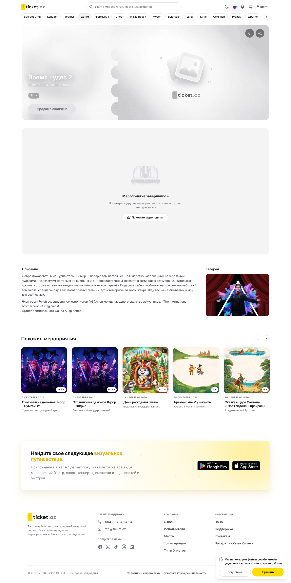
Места (169, 536)
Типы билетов (175, 550)
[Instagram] (108, 546)
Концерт (52, 16)
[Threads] (124, 546)
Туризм (236, 16)
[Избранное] (249, 33)
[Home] (33, 7)
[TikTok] (116, 546)
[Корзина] (250, 6)
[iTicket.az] (57, 517)
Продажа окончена (52, 109)
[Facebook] (100, 546)
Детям (85, 16)
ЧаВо (219, 522)
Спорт (120, 16)
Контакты (222, 536)
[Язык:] (234, 6)
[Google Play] (213, 465)
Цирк (190, 16)
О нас (168, 522)
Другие (253, 16)
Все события (32, 16)
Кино (203, 16)
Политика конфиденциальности (185, 573)
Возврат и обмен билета (234, 543)
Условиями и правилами (143, 573)
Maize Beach (138, 16)
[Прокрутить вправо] (266, 17)
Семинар (219, 16)
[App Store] (246, 465)
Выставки (174, 16)
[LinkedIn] (131, 546)
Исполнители (174, 529)
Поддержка (224, 529)
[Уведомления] (242, 6)
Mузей (157, 16)
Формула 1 (102, 16)
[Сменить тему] (226, 6)
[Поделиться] (260, 33)
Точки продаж (175, 543)
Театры (69, 16)
